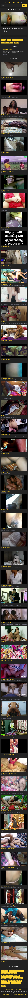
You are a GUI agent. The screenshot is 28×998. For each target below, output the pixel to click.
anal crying (4, 980)
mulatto (14, 40)
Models (20, 989)
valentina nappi (12, 980)
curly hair (20, 40)
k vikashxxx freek (6, 983)
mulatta (9, 40)
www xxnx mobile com (14, 970)
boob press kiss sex (6, 975)
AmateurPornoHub (14, 2)
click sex (4, 985)
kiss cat (19, 980)
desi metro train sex (16, 983)
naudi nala (10, 42)
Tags (16, 989)
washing (4, 40)
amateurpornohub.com (7, 994)
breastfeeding (16, 975)
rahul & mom (5, 970)
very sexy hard (13, 973)
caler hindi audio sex (7, 978)
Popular (12, 989)
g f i (23, 970)
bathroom (4, 42)
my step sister (5, 973)
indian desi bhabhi (17, 978)
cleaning (17, 42)
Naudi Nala (5, 35)
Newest (8, 989)
